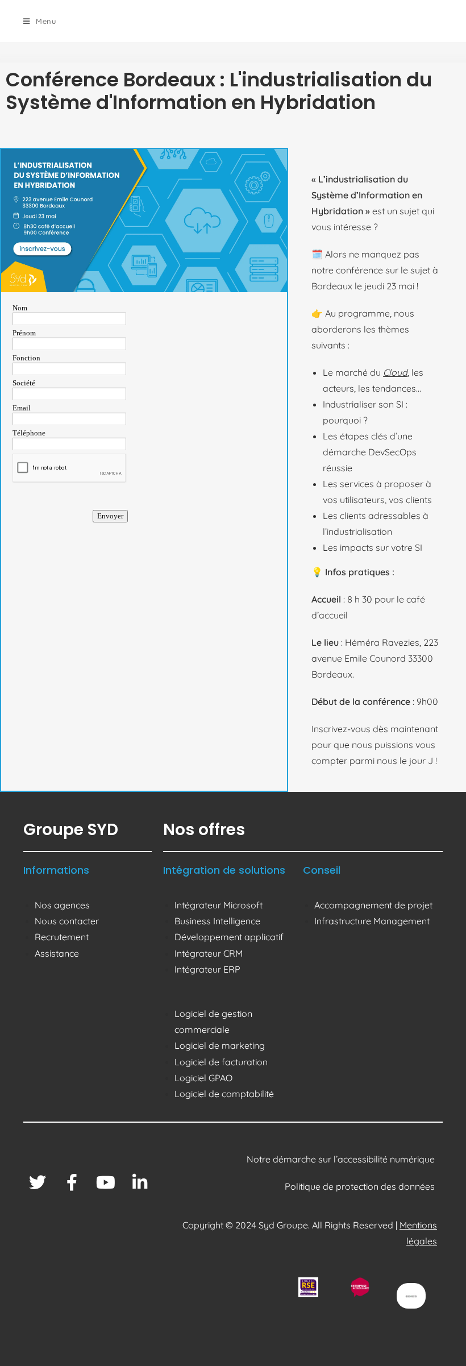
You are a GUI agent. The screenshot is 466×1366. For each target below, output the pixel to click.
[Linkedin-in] (139, 1182)
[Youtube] (105, 1182)
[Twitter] (37, 1182)
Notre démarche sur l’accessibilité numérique (342, 1159)
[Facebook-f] (71, 1182)
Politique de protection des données (361, 1186)
